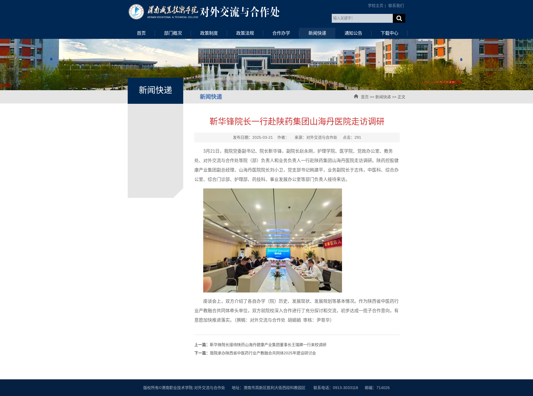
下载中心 (389, 33)
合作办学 (281, 33)
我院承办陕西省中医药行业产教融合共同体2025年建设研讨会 (263, 353)
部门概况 (173, 33)
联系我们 (396, 5)
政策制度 (209, 33)
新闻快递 (317, 33)
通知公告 (353, 33)
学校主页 (375, 5)
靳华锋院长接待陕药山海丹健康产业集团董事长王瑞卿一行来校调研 (268, 344)
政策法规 (245, 33)
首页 (141, 33)
